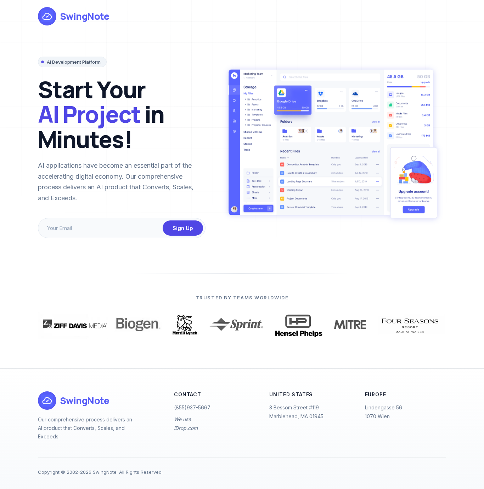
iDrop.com (186, 428)
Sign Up (183, 228)
